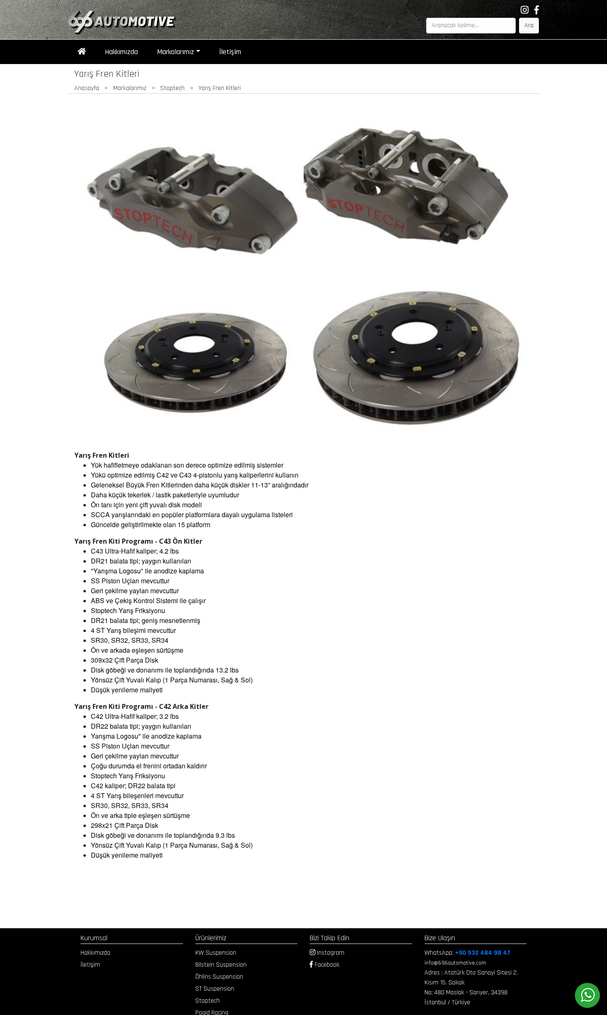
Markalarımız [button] (175, 52)
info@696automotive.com (455, 963)
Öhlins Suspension (219, 976)
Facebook (326, 964)
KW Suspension (215, 952)
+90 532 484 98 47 (482, 952)
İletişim (230, 52)
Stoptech (207, 1000)
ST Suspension (214, 988)
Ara (528, 25)
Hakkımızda (121, 52)
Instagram (329, 952)
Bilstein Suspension (221, 964)
